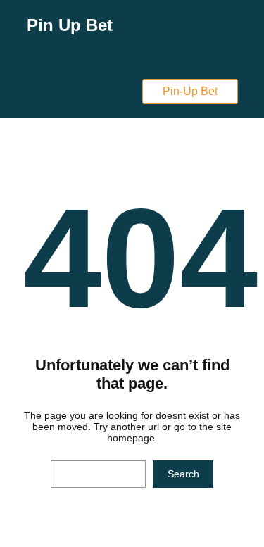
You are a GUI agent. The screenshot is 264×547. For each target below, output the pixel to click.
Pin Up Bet (70, 24)
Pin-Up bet (190, 91)
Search (183, 473)
